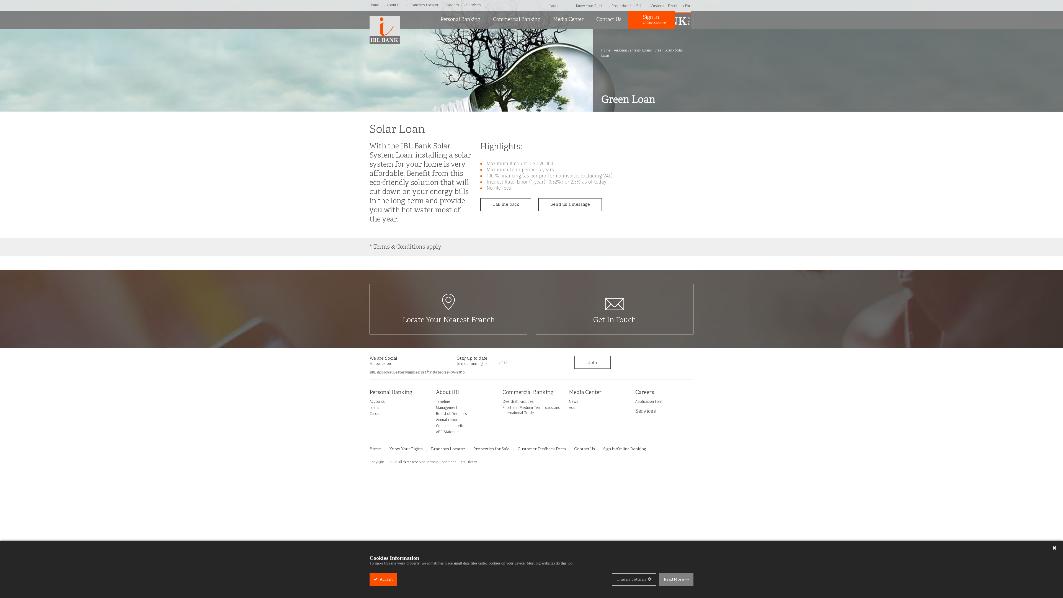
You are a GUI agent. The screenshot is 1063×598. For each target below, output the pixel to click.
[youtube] (427, 360)
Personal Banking (460, 20)
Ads (555, 50)
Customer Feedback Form (672, 6)
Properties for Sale (628, 6)
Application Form (649, 401)
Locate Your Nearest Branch (449, 320)
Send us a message (570, 204)
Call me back (505, 204)
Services (473, 5)
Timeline (443, 401)
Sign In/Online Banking (624, 449)
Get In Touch (614, 320)
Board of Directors (451, 413)
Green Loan (663, 50)
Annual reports (448, 419)
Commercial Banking (516, 20)
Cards (444, 64)
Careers (452, 5)
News (557, 35)
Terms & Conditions (441, 462)
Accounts (448, 35)
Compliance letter (451, 426)
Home (374, 5)
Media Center (568, 20)
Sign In (654, 19)
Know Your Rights (590, 6)
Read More (674, 579)
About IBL (394, 5)
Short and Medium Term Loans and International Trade (517, 55)
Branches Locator (423, 5)
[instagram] (416, 360)
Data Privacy (467, 462)
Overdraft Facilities (511, 35)
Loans (444, 50)
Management (446, 407)
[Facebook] (405, 360)
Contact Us (608, 20)
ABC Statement (448, 432)
